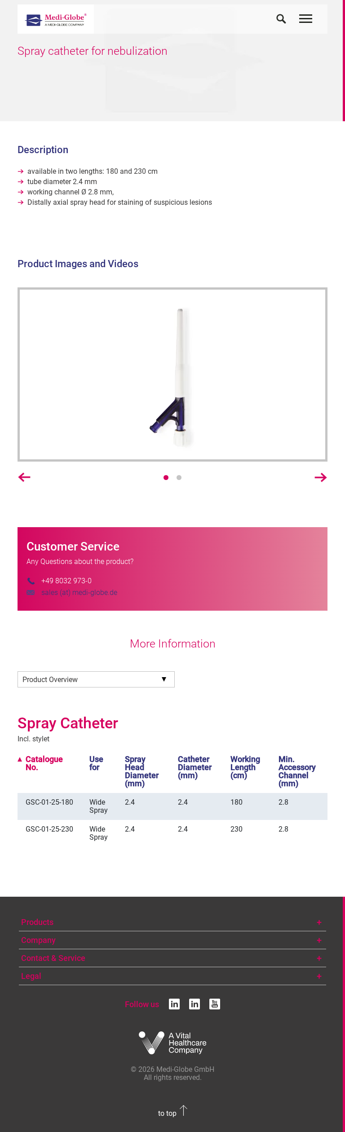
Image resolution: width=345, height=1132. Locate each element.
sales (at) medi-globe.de (79, 592)
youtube (214, 1004)
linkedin (174, 1004)
